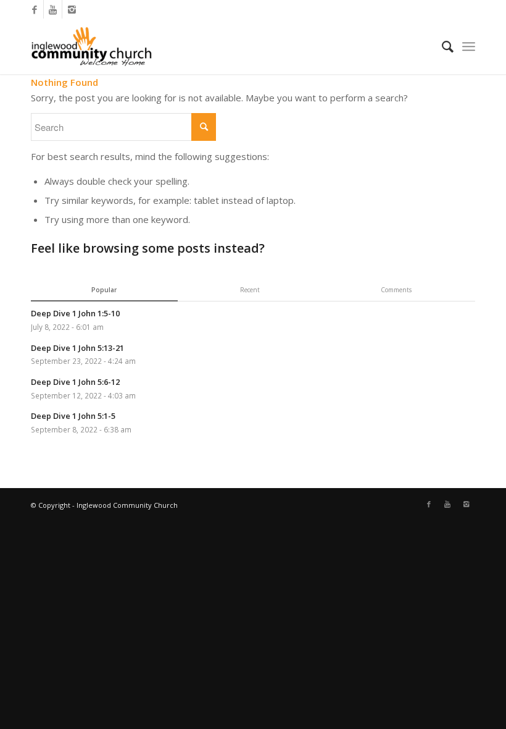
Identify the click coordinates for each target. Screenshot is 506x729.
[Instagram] (71, 9)
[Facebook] (34, 9)
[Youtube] (53, 9)
